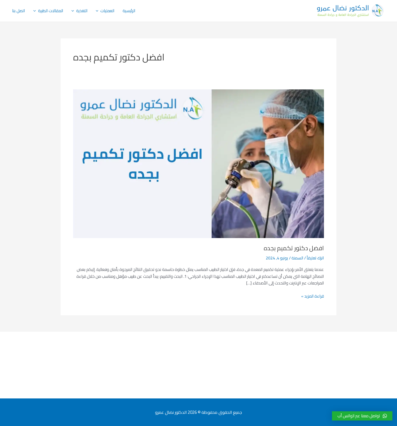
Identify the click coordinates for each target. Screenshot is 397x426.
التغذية (82, 10)
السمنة (297, 258)
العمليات (107, 10)
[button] (362, 415)
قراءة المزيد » (312, 296)
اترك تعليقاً (315, 258)
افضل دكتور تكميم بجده (294, 248)
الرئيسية (129, 10)
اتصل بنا (18, 10)
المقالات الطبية (50, 10)
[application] (98, 11)
